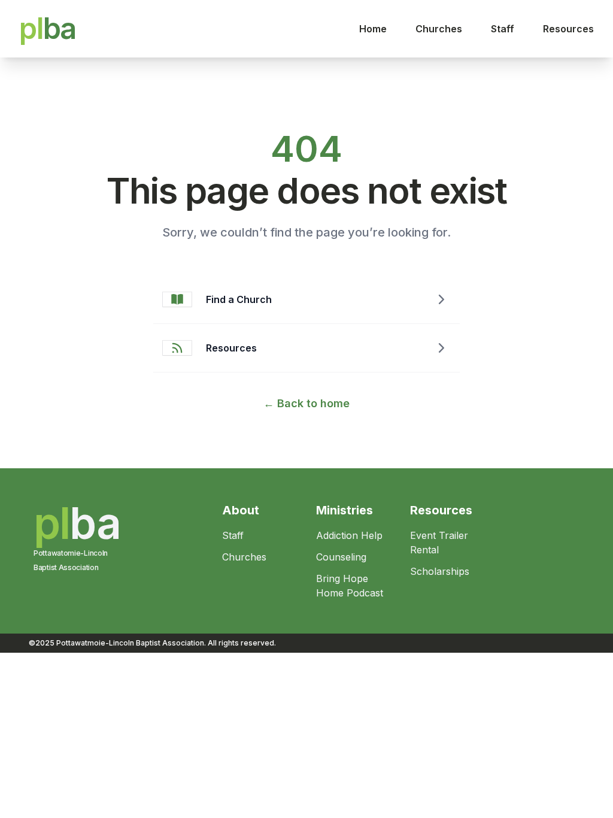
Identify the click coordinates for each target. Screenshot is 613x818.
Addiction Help (349, 535)
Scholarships (439, 571)
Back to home (306, 403)
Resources (568, 29)
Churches (438, 29)
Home (373, 29)
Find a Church (239, 299)
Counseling (341, 557)
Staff (502, 29)
